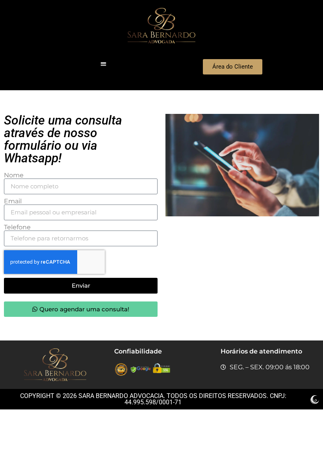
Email (13, 201)
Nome (14, 175)
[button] (103, 63)
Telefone (17, 227)
